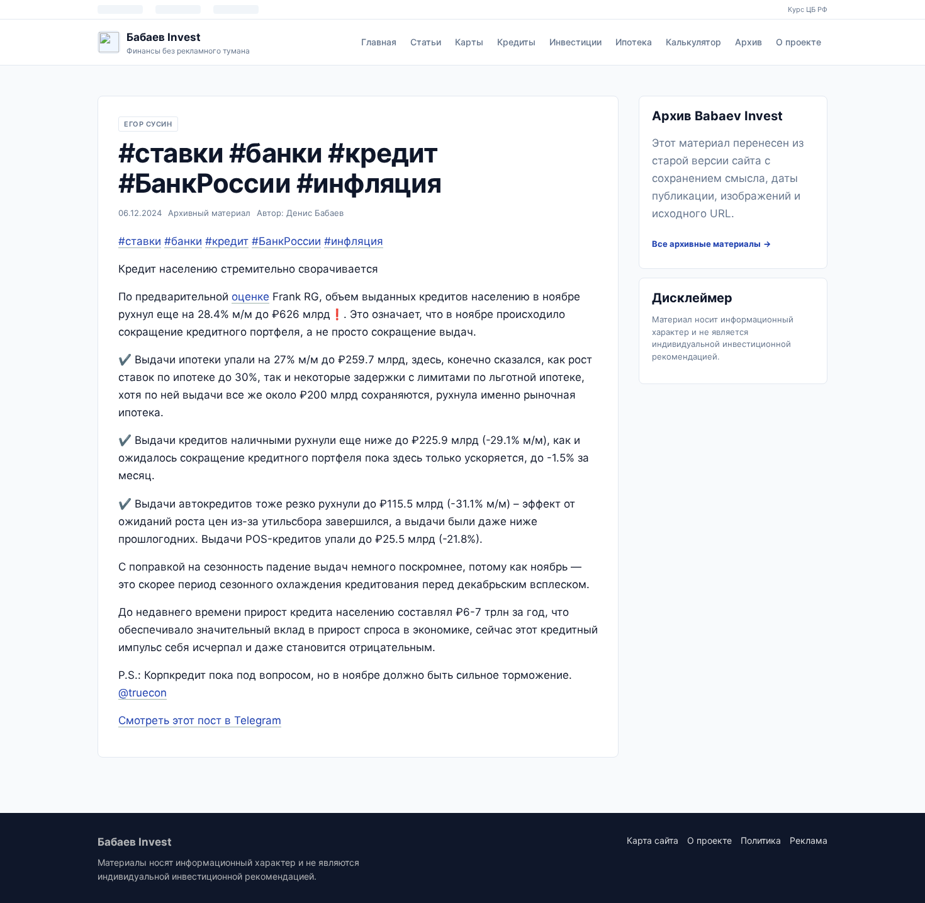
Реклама (808, 840)
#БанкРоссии (286, 241)
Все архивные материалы (706, 244)
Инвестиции (575, 42)
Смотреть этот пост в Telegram (199, 720)
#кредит (227, 241)
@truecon (142, 692)
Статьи (425, 42)
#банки (183, 241)
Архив (748, 42)
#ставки (139, 241)
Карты (469, 42)
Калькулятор (693, 42)
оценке (250, 296)
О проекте (798, 42)
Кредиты (516, 42)
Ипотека (633, 42)
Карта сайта (652, 840)
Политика (761, 840)
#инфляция (353, 241)
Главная (378, 42)
